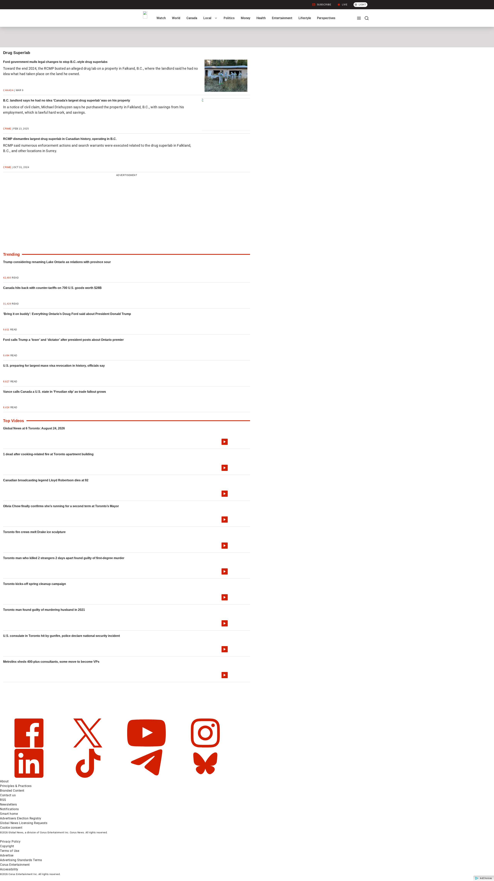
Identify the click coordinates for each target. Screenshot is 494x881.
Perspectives (326, 18)
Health (261, 18)
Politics (229, 18)
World (176, 18)
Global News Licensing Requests (23, 823)
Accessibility (9, 869)
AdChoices (486, 878)
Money (245, 18)
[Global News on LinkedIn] (29, 777)
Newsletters (8, 804)
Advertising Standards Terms (21, 860)
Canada (191, 18)
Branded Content (12, 790)
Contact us (8, 795)
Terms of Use (9, 851)
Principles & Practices (15, 786)
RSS (3, 800)
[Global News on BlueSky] (205, 777)
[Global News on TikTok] (88, 777)
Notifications (9, 809)
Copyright (7, 846)
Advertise (7, 855)
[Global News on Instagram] (205, 746)
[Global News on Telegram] (147, 777)
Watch (161, 18)
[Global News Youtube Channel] (147, 746)
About (4, 781)
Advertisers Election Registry (20, 818)
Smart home (9, 814)
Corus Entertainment (15, 865)
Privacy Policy (10, 841)
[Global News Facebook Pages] (29, 746)
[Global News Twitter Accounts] (88, 746)
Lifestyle (305, 18)
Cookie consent (11, 827)
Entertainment (282, 18)
